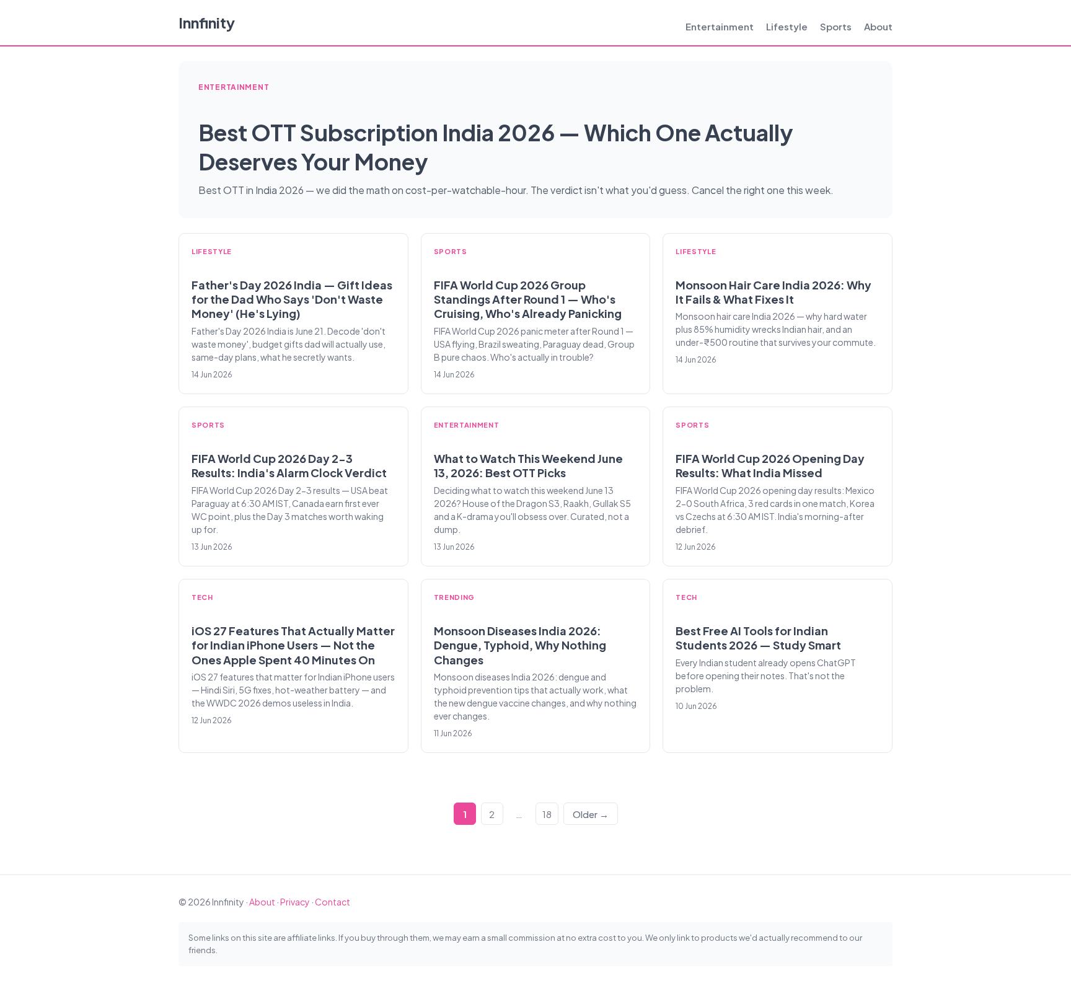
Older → (591, 814)
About (878, 26)
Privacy (295, 901)
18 (547, 814)
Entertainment (719, 26)
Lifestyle (787, 26)
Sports (836, 26)
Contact (332, 901)
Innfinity (206, 22)
